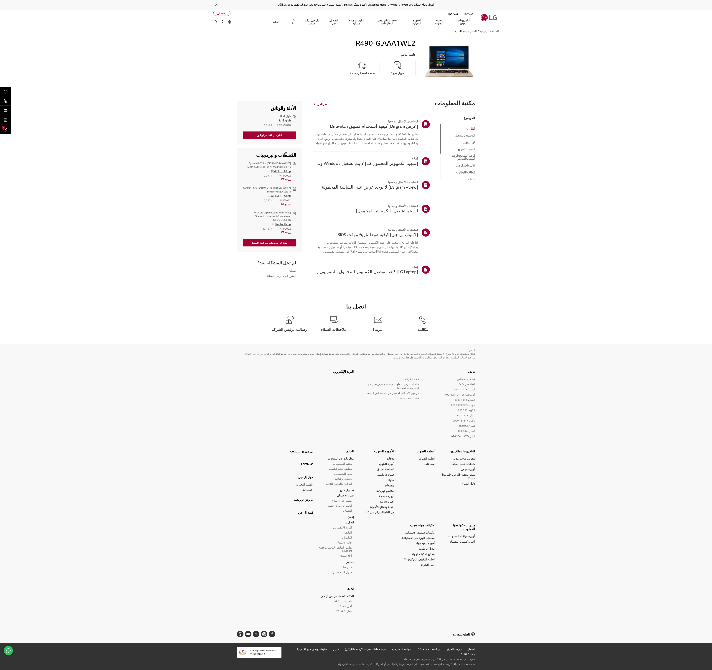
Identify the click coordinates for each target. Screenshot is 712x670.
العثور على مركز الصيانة (281, 276)
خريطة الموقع (454, 649)
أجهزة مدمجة (386, 496)
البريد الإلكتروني (343, 371)
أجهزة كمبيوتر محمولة (462, 541)
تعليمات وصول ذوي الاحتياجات (311, 649)
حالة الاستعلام (344, 542)
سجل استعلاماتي (342, 572)
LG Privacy (469, 654)
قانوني (335, 649)
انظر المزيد (322, 104)
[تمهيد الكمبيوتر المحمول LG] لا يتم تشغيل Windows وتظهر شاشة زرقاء (365, 163)
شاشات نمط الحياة (463, 464)
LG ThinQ (307, 464)
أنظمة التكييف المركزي (421, 559)
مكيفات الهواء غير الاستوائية (418, 538)
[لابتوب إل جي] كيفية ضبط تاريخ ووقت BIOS (377, 234)
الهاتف (348, 532)
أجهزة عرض (468, 469)
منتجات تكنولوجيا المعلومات (464, 527)
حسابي (350, 562)
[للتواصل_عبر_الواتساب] (8, 650)
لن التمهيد (469, 142)
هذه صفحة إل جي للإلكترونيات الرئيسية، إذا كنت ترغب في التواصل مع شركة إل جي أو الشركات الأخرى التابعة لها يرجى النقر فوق (406, 664)
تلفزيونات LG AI (343, 601)
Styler (391, 480)
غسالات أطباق (385, 469)
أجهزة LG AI (387, 501)
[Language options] (229, 22)
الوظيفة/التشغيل (464, 135)
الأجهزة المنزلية (384, 451)
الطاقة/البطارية (465, 172)
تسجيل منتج (347, 490)
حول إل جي (305, 477)
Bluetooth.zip (283, 224)
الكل (472, 128)
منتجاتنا (347, 567)
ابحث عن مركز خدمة (340, 505)
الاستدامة (307, 490)
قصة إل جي (305, 512)
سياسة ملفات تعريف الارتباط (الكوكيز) (365, 649)
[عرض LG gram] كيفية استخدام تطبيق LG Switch (374, 126)
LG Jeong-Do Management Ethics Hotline (262, 652)
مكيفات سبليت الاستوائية (420, 532)
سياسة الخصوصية (401, 649)
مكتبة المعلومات (342, 463)
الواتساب (346, 537)
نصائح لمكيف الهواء (423, 554)
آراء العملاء (345, 555)
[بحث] (215, 22)
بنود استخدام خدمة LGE (429, 649)
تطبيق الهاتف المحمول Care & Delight (335, 549)
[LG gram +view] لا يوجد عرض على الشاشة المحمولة (370, 187)
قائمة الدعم (408, 55)
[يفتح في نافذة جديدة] (272, 634)
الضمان (347, 510)
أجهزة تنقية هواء (425, 543)
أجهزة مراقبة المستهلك (461, 536)
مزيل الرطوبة (427, 548)
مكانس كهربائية (385, 491)
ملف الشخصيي (343, 473)
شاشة (471, 179)
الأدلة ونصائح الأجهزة (382, 507)
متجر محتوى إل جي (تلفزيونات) (458, 476)
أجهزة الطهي (386, 464)
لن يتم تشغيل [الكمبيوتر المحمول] (387, 210)
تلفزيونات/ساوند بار (463, 458)
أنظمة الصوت (426, 451)
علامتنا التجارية (304, 484)
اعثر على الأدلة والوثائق (269, 135)
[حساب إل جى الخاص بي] (222, 22)
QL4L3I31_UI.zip (281, 195)
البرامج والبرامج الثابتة (339, 483)
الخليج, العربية (461, 634)
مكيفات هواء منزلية (422, 525)
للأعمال (222, 13)
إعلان (351, 517)
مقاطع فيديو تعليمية (340, 468)
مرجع (288, 179)
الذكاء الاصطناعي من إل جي (337, 596)
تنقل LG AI (346, 611)
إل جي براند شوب (301, 451)
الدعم (350, 451)
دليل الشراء (468, 483)
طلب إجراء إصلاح (342, 500)
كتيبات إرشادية (343, 478)
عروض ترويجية (303, 499)
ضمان (292, 270)
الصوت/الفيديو (466, 149)
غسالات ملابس (385, 474)
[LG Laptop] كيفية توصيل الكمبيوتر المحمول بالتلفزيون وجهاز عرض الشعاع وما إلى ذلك (365, 271)
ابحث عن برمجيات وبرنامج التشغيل (269, 242)
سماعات (429, 464)
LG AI (350, 589)
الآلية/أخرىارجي (465, 165)
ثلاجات (390, 458)
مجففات (389, 485)
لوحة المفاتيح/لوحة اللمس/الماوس (463, 157)
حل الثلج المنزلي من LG (380, 512)
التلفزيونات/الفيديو (462, 451)
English (286, 120)
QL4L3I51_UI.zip (281, 171)
